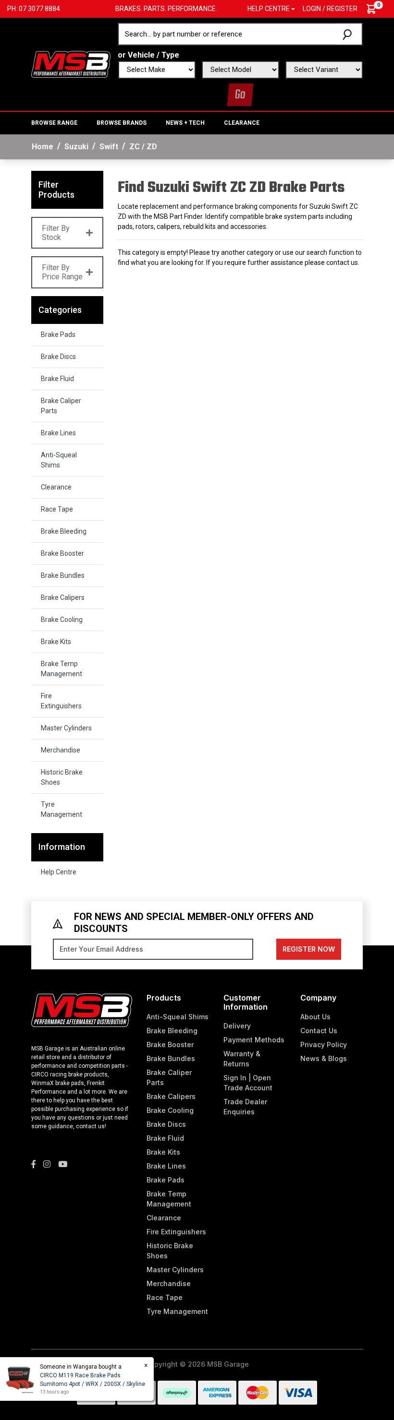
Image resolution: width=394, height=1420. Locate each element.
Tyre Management (61, 809)
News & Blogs (323, 1058)
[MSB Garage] (71, 63)
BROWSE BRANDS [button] (122, 122)
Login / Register (330, 8)
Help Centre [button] (268, 8)
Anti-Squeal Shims (59, 460)
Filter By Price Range (62, 272)
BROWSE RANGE (54, 122)
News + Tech (185, 122)
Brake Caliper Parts (61, 406)
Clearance (241, 122)
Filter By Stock (56, 233)
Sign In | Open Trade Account (247, 1083)
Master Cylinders (66, 728)
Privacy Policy (323, 1044)
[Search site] (349, 34)
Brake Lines (58, 433)
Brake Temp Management (61, 669)
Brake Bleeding (63, 531)
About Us (315, 1017)
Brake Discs (58, 356)
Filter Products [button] (56, 189)
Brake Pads (58, 334)
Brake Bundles (63, 575)
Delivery (237, 1026)
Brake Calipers (63, 597)
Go (240, 94)
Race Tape (57, 509)
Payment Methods (253, 1040)
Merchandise (60, 750)
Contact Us (318, 1030)
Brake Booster (62, 553)
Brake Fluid (57, 378)
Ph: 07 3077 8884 (33, 8)
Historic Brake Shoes (62, 777)
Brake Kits (56, 641)
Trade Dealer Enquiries (245, 1107)
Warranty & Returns (241, 1059)
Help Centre (58, 872)
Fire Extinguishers (61, 701)
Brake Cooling (62, 619)
